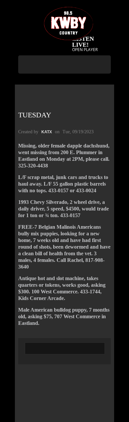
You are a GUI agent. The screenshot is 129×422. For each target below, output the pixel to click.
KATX (46, 132)
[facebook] (64, 82)
